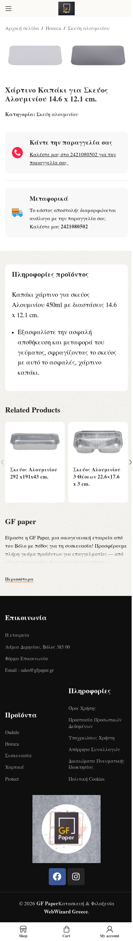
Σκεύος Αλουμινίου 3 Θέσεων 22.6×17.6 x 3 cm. (96, 476)
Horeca (53, 28)
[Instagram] (76, 876)
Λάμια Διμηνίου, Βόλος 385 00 (37, 647)
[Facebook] (57, 876)
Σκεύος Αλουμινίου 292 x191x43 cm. (33, 473)
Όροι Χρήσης (82, 708)
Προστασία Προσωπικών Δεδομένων (95, 722)
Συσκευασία (18, 755)
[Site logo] (66, 7)
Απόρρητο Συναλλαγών (94, 749)
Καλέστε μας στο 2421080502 (64, 154)
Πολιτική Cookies (86, 779)
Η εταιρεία (17, 635)
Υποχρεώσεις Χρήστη (92, 737)
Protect (12, 779)
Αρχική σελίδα (22, 28)
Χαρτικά (14, 767)
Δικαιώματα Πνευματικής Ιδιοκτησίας (96, 764)
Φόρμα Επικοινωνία (26, 658)
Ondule (12, 732)
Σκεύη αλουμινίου (88, 28)
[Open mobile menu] (8, 8)
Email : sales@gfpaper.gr (29, 670)
